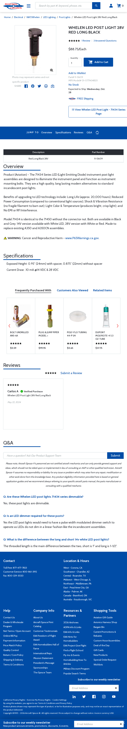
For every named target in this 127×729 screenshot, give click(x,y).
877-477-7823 (20, 567)
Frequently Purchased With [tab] (33, 290)
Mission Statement (43, 658)
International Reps (42, 653)
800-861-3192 (30, 571)
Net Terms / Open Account (17, 631)
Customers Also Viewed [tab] (72, 290)
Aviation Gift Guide (103, 617)
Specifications (63, 132)
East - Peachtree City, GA (76, 587)
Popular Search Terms (75, 673)
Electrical (18, 17)
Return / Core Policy (13, 654)
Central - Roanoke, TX (75, 575)
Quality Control (11, 650)
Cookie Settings (59, 700)
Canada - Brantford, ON (75, 595)
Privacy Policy (66, 703)
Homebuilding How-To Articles (75, 661)
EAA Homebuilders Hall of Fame (46, 646)
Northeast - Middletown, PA (77, 583)
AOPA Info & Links (72, 627)
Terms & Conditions (13, 664)
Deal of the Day (101, 645)
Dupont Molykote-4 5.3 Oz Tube (104, 335)
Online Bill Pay (10, 635)
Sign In (111, 6)
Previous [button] (9, 325)
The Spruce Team (42, 672)
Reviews (78, 132)
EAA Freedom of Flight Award (44, 637)
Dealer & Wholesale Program (13, 624)
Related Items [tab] (102, 290)
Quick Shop (21, 348)
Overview (46, 132)
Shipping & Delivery (13, 659)
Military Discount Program (76, 668)
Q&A (89, 132)
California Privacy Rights (14, 700)
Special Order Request (105, 659)
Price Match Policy (12, 645)
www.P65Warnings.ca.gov (82, 238)
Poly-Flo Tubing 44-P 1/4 (77, 334)
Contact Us (9, 617)
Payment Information (14, 640)
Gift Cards (99, 650)
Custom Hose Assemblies (107, 640)
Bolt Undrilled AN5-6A (19, 334)
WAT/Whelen (33, 17)
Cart (123, 5)
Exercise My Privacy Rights (38, 700)
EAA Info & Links (72, 632)
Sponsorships (40, 667)
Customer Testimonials (45, 631)
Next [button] (117, 325)
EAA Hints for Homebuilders (71, 638)
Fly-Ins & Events (72, 655)
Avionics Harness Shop (105, 622)
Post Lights (64, 17)
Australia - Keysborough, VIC (78, 599)
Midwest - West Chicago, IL (77, 579)
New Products (101, 654)
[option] (35, 50)
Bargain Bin (99, 627)
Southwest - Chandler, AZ (77, 571)
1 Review (86, 40)
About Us (38, 617)
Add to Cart (100, 62)
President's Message (43, 662)
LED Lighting (49, 17)
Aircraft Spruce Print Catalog (43, 624)
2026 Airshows (71, 622)
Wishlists (98, 664)
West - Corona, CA (73, 567)
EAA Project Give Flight (75, 645)
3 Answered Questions (105, 40)
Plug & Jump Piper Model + (49, 334)
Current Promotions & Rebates (105, 633)
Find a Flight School (73, 650)
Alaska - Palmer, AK (73, 591)
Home (7, 17)
